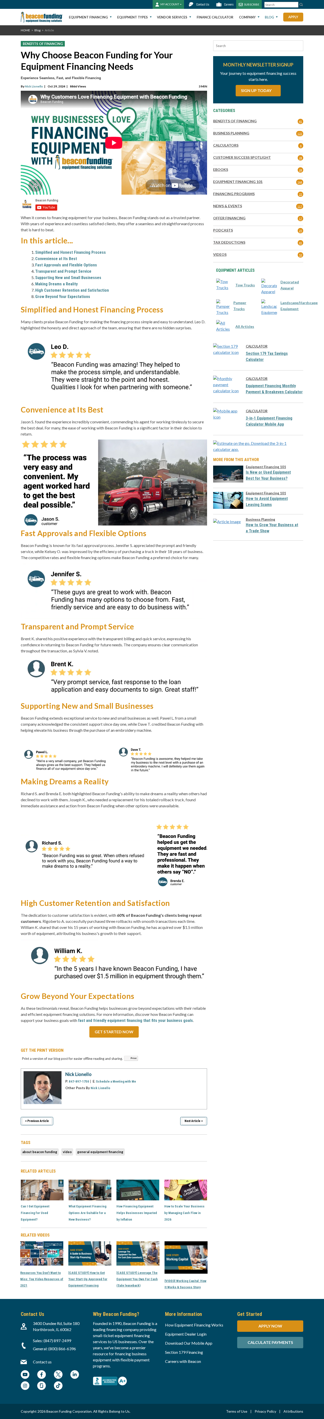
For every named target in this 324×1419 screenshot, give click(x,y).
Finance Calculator (215, 17)
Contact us (42, 1361)
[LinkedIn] (74, 1375)
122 (299, 133)
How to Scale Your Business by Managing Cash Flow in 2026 (184, 1212)
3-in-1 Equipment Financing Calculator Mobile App (269, 421)
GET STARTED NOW (114, 1031)
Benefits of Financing (43, 44)
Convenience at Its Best (56, 258)
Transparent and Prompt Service (63, 271)
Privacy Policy (265, 1411)
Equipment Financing (88, 17)
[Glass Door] (41, 1386)
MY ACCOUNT (169, 4)
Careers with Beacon (183, 1361)
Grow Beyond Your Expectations (62, 296)
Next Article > (194, 1121)
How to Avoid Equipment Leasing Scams (267, 501)
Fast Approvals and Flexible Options (66, 265)
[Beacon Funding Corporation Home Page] (42, 17)
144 (299, 182)
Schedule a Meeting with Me (116, 1081)
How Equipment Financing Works (194, 1324)
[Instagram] (25, 1386)
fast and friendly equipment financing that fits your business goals (135, 1020)
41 (300, 121)
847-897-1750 (79, 1081)
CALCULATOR (257, 346)
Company (247, 17)
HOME (25, 30)
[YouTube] (25, 1375)
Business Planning (260, 519)
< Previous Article (37, 1121)
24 (300, 157)
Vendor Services (172, 17)
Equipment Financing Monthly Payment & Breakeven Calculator (274, 388)
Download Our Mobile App (188, 1343)
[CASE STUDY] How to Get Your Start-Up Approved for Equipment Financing (87, 1279)
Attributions (293, 1411)
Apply (293, 17)
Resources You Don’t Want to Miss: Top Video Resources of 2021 (41, 1279)
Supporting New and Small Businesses (68, 277)
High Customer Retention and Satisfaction (72, 290)
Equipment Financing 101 (266, 467)
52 (300, 255)
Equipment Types (132, 17)
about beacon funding (39, 1152)
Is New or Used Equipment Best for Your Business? (268, 475)
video (67, 1152)
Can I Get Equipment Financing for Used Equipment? (35, 1212)
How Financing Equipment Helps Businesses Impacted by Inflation (136, 1212)
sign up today (256, 90)
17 (300, 218)
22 (300, 194)
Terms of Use (236, 1411)
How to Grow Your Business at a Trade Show (272, 527)
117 (299, 206)
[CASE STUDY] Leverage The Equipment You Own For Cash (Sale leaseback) (137, 1279)
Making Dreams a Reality (56, 284)
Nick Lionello (34, 86)
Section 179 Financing (184, 1352)
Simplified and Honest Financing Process (70, 252)
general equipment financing (100, 1152)
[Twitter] (58, 1375)
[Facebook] (41, 1375)
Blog (269, 17)
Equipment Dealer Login (186, 1334)
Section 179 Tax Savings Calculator (267, 356)
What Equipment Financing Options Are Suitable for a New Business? (87, 1212)
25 (300, 230)
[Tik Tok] (58, 1386)
